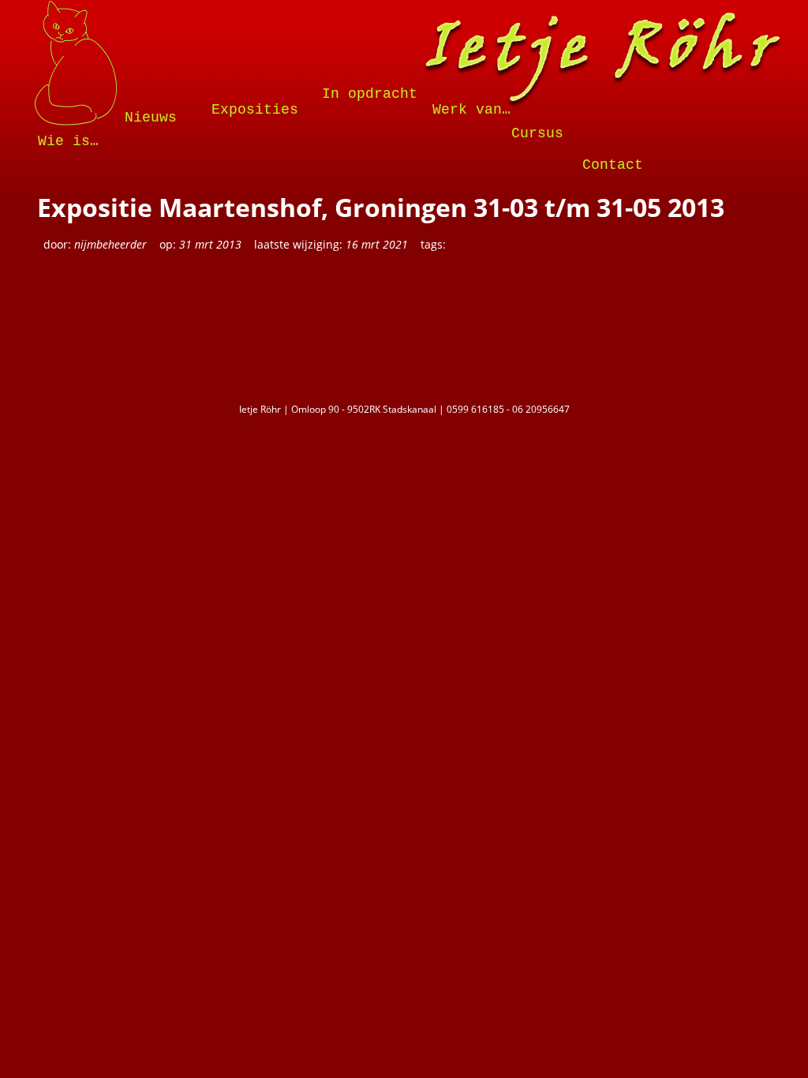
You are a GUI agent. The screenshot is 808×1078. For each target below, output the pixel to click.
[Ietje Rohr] (602, 62)
